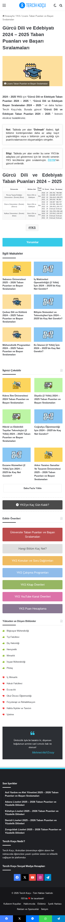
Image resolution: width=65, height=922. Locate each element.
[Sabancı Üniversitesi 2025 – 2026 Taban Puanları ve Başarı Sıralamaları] (16, 269)
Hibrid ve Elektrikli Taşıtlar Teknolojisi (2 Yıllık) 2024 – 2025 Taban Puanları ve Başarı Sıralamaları (16, 433)
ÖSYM (51, 160)
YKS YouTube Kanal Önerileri (32, 596)
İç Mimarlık (12, 677)
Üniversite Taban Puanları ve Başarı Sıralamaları (32, 534)
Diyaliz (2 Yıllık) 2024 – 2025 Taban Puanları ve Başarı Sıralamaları (47, 399)
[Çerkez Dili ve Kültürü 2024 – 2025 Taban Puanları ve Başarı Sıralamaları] (16, 301)
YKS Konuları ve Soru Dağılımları (32, 560)
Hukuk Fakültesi (14, 683)
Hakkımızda (29, 904)
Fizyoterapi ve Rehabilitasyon (21, 702)
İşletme (10, 714)
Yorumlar (32, 242)
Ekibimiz (42, 904)
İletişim (44, 909)
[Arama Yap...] (60, 6)
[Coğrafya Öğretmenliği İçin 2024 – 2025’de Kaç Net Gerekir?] (48, 416)
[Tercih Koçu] (32, 5)
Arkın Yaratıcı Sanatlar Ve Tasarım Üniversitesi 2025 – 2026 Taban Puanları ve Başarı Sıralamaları (47, 472)
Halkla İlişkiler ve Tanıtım (19, 708)
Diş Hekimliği (13, 643)
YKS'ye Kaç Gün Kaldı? (34, 504)
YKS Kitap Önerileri (32, 584)
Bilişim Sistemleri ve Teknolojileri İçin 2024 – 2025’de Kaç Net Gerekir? (48, 315)
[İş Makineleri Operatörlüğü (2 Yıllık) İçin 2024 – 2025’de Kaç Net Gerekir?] (48, 269)
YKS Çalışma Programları (32, 572)
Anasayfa (9, 16)
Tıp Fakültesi (13, 637)
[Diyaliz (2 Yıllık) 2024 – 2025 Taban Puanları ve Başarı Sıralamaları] (48, 385)
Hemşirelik (12, 649)
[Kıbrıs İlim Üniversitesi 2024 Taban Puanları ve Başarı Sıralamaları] (16, 385)
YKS (18, 16)
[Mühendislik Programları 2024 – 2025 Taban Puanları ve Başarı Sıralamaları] (16, 334)
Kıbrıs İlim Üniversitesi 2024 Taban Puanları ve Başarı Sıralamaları (15, 399)
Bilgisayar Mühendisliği (18, 631)
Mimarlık (11, 655)
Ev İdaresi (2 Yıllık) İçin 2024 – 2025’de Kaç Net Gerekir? (47, 348)
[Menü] (4, 6)
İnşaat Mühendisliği (16, 662)
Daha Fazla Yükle (33, 488)
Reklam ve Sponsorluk (28, 909)
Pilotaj (10, 668)
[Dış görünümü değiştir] (55, 6)
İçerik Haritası (55, 904)
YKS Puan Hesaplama (32, 608)
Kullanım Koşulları (12, 904)
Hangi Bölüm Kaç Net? (32, 548)
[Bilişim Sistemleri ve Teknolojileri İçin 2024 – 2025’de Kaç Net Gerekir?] (48, 301)
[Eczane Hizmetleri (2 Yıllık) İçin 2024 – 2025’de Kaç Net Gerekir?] (16, 455)
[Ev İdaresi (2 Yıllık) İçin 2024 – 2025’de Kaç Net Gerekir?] (48, 334)
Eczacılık (11, 689)
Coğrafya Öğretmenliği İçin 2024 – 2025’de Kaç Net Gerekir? (47, 430)
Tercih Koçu (25, 893)
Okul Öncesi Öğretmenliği (19, 696)
